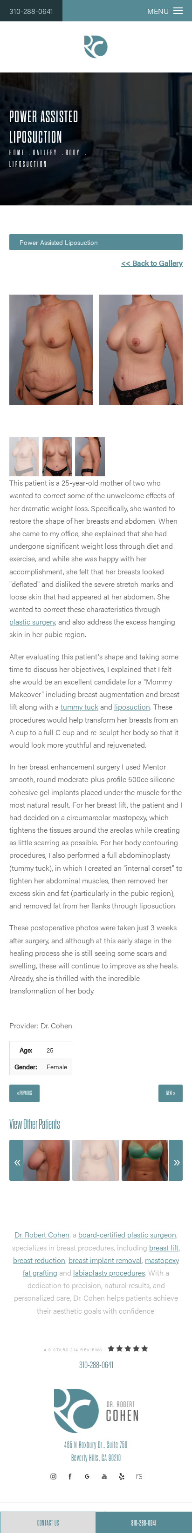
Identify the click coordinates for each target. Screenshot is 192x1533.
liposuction (132, 706)
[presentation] (16, 1160)
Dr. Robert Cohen (41, 1234)
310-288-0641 (31, 11)
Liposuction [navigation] (28, 164)
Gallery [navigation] (45, 153)
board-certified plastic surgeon (127, 1234)
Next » (170, 1093)
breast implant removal (105, 1260)
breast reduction (39, 1260)
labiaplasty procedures (109, 1272)
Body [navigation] (73, 153)
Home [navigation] (17, 153)
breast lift (164, 1247)
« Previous (24, 1093)
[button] (53, 1476)
